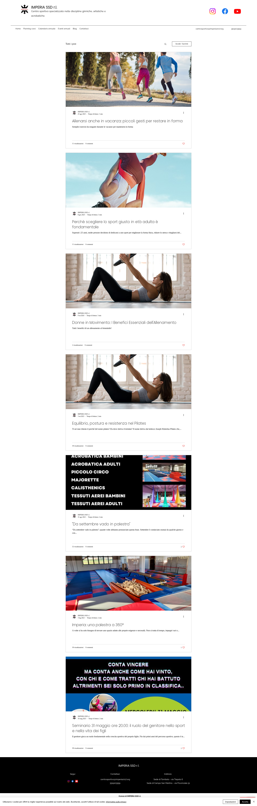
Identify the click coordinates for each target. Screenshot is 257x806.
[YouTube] (237, 11)
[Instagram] (213, 11)
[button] (165, 44)
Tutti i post (71, 43)
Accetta (245, 801)
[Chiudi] (253, 802)
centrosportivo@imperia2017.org (210, 29)
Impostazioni (230, 801)
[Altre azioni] (184, 112)
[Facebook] (225, 11)
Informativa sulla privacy (116, 801)
